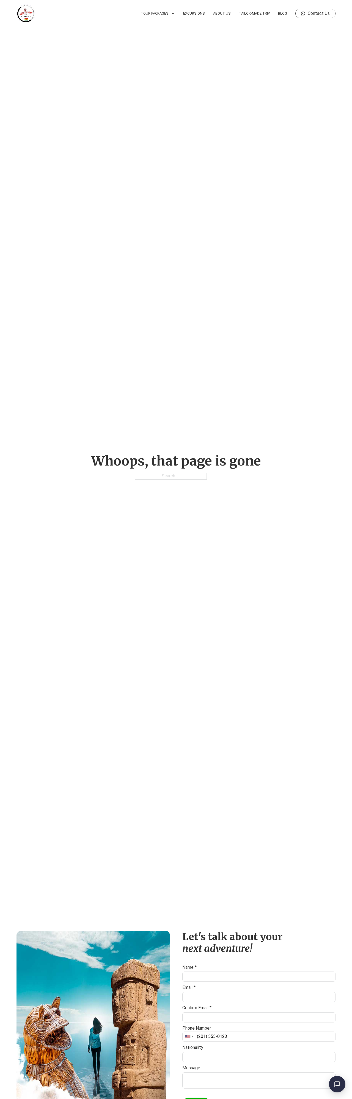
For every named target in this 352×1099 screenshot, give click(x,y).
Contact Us (319, 13)
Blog (282, 13)
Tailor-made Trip (254, 13)
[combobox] (189, 1036)
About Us (222, 13)
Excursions (194, 13)
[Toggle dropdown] (173, 13)
